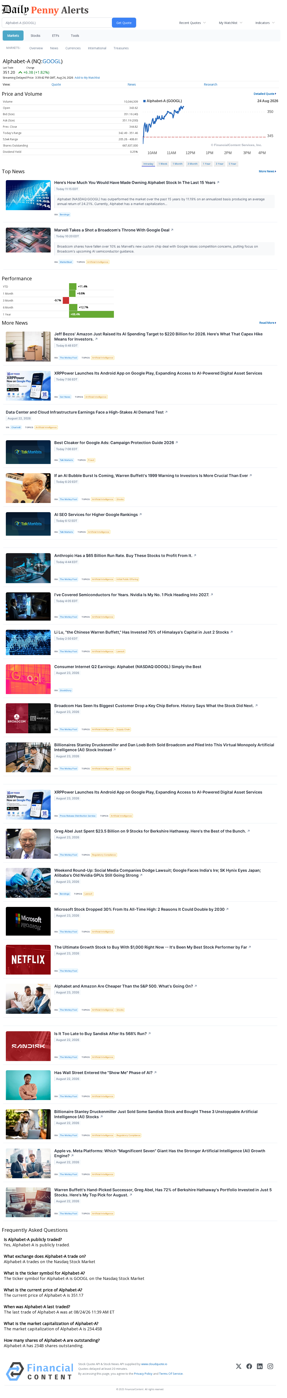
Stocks (35, 35)
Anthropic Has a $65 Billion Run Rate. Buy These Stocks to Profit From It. (125, 555)
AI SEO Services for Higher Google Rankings (98, 514)
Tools (75, 35)
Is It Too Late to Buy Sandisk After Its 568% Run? (102, 1033)
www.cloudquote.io (154, 1364)
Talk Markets (66, 460)
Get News (65, 397)
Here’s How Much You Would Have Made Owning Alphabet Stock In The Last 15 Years (137, 182)
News (54, 48)
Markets (13, 35)
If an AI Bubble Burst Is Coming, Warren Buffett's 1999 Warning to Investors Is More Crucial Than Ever (153, 475)
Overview (36, 48)
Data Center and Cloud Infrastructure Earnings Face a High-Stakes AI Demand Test (87, 412)
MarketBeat (66, 262)
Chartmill (15, 427)
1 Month (178, 163)
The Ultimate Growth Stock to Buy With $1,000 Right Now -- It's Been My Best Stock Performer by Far (152, 947)
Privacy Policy (143, 1374)
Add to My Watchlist (87, 78)
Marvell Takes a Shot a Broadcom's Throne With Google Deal (114, 230)
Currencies (73, 48)
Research (210, 84)
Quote (56, 84)
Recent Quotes (190, 23)
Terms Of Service (171, 1374)
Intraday (148, 163)
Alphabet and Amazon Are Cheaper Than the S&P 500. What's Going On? (125, 986)
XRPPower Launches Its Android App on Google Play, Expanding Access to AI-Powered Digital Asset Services (158, 373)
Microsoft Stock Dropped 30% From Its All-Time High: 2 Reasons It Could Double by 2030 (141, 909)
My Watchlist (228, 23)
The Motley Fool (68, 357)
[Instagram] (270, 1371)
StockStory (65, 690)
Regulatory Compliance (104, 855)
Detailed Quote (264, 94)
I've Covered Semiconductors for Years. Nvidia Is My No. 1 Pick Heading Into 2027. (133, 594)
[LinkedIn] (259, 1371)
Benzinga (64, 214)
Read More (266, 323)
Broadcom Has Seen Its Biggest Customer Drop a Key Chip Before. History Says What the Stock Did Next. (156, 705)
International (97, 48)
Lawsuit (120, 651)
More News (266, 171)
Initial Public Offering (127, 579)
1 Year (207, 163)
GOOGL (52, 61)
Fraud (91, 460)
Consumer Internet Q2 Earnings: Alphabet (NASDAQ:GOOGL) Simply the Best (127, 666)
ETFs (55, 35)
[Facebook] (249, 1371)
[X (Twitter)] (238, 1371)
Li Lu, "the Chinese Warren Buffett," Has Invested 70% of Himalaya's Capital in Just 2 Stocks (143, 632)
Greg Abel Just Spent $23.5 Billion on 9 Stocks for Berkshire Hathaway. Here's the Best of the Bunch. (152, 831)
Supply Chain (123, 729)
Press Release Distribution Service (78, 816)
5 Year (232, 163)
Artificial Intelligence (97, 262)
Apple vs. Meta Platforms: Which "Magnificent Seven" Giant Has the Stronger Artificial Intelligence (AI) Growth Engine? (159, 1153)
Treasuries (121, 48)
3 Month (193, 163)
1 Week (163, 163)
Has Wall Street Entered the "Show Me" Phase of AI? (105, 1072)
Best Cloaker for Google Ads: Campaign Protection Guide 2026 (116, 442)
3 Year (220, 163)
